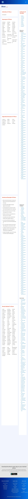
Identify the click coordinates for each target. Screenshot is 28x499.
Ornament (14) (23, 378)
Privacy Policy (24, 485)
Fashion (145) (23, 334)
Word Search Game (15, 492)
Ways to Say (15, 484)
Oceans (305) (23, 377)
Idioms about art (23, 45)
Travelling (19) (23, 399)
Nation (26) (22, 371)
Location (22, 215)
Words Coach (13, 496)
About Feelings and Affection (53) (23, 300)
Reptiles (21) (23, 387)
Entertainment (23, 224)
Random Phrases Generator (15, 491)
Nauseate (22, 26)
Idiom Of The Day (15, 483)
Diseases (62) (23, 327)
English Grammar (5, 485)
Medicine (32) (23, 365)
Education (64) (23, 333)
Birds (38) (22, 307)
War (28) (22, 407)
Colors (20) (22, 314)
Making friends (23, 223)
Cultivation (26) (23, 322)
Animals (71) (23, 306)
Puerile (22, 21)
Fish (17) (22, 336)
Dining (22, 222)
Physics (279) (23, 381)
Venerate (22, 20)
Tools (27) (22, 395)
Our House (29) (23, 379)
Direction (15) (23, 326)
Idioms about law (23, 72)
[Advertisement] (9, 79)
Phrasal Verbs (15, 486)
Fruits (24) (22, 342)
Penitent (22, 22)
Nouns (5, 484)
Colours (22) (23, 315)
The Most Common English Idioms (23, 34)
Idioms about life (23, 73)
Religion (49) (23, 386)
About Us (24, 486)
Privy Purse (22, 25)
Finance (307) (23, 335)
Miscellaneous (23, 236)
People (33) (22, 380)
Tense (15, 485)
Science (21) (23, 388)
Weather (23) (23, 408)
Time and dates (23, 218)
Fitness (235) (23, 337)
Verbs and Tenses (5, 483)
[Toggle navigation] (26, 2)
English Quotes (5, 486)
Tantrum (22, 19)
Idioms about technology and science (23, 105)
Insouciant (22, 18)
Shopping (22, 225)
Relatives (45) (23, 385)
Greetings (22, 209)
